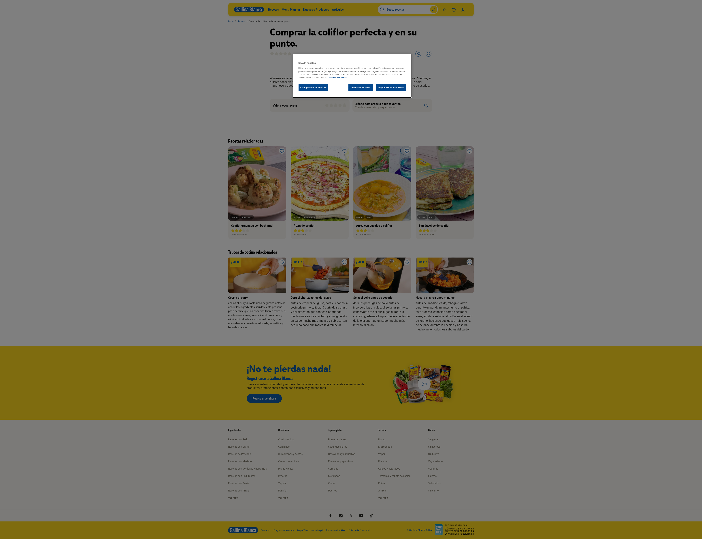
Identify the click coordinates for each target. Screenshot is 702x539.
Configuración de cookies (313, 87)
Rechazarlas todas (361, 87)
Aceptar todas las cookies (391, 87)
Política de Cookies (338, 77)
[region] (352, 76)
